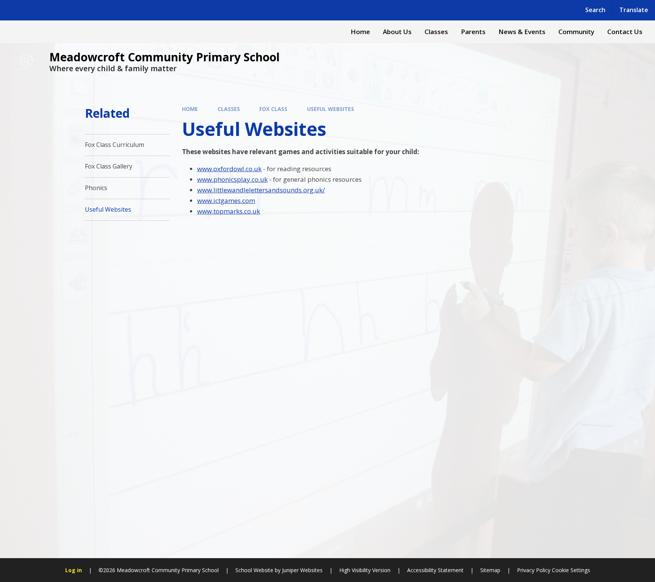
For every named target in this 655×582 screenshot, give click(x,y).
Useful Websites (330, 108)
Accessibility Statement (435, 570)
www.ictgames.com (226, 200)
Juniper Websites (302, 570)
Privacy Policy (533, 570)
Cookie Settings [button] (571, 570)
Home (190, 108)
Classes (229, 108)
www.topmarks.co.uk (228, 211)
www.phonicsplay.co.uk (232, 179)
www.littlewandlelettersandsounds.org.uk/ (261, 190)
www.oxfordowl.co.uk (229, 168)
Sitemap (490, 570)
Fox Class (273, 108)
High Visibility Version (364, 570)
